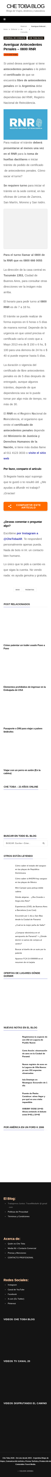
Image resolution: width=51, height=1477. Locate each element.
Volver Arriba (26, 1471)
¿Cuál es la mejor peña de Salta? (30, 925)
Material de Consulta (15, 38)
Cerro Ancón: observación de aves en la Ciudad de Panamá (34, 1053)
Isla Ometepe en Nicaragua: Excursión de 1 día (34, 1083)
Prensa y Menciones (17, 1253)
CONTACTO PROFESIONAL (20, 1257)
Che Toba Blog (36, 38)
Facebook (12, 1294)
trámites (29, 590)
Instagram (12, 1285)
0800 (18, 590)
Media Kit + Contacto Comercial (22, 1248)
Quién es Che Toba (16, 1244)
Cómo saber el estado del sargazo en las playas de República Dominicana (30, 869)
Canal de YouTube (16, 1289)
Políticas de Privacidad (18, 1212)
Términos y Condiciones (18, 1216)
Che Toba (13, 54)
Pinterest (12, 1303)
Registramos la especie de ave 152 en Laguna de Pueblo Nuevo (34, 1040)
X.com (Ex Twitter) (16, 1299)
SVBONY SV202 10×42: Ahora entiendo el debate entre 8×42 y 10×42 (34, 1112)
